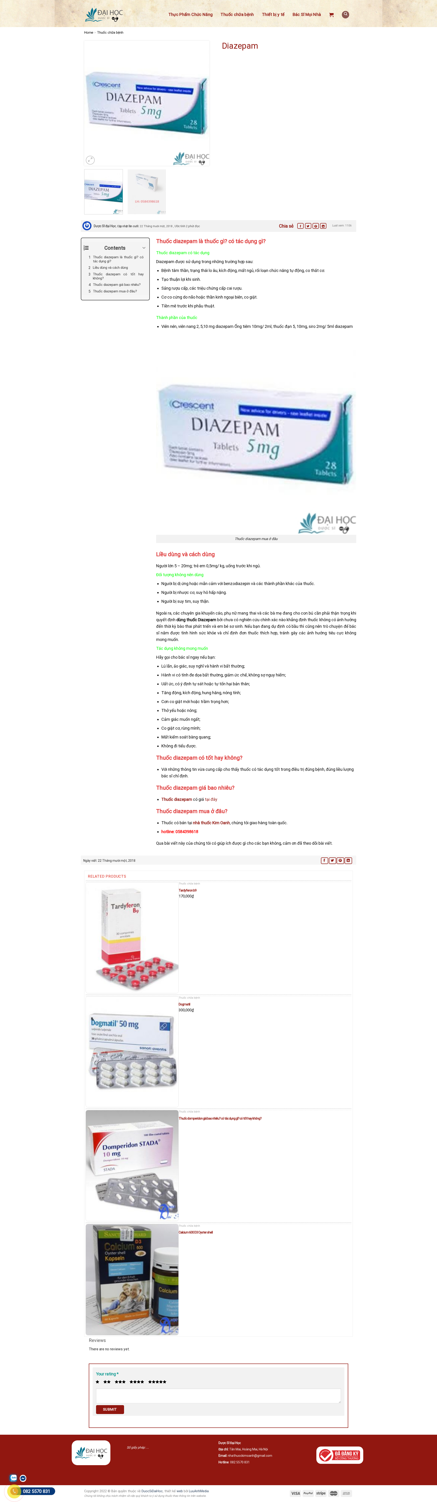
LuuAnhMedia (199, 1491)
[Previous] (92, 103)
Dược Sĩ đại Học (105, 226)
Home (88, 32)
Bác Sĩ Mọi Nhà (307, 14)
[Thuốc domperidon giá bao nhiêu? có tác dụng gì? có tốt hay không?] (132, 1165)
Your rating (107, 1373)
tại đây (211, 799)
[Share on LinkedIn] (323, 226)
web (180, 1491)
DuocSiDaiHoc (152, 1491)
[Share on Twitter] (308, 226)
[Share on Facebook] (300, 226)
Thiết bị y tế (273, 14)
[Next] (201, 103)
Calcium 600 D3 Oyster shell (196, 1232)
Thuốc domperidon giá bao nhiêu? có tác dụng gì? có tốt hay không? (220, 1118)
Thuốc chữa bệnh (237, 14)
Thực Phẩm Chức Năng (190, 14)
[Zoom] (90, 160)
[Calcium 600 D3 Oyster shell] (132, 1279)
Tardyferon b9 (187, 890)
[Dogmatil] (132, 1051)
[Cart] (331, 15)
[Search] (345, 14)
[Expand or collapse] (144, 248)
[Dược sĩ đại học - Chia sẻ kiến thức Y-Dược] (103, 15)
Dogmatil (184, 1004)
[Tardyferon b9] (132, 937)
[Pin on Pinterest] (316, 226)
